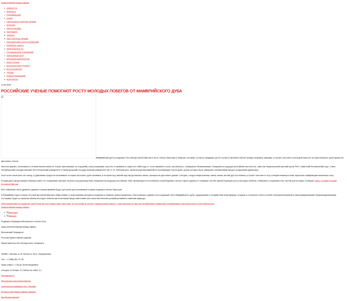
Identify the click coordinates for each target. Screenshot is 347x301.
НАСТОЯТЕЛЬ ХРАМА (17, 39)
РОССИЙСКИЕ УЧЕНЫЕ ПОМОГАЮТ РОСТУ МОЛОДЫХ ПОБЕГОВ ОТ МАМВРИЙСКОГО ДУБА (91, 91)
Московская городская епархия (16, 281)
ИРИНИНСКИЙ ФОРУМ (18, 59)
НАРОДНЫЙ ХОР (15, 55)
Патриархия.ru (7, 275)
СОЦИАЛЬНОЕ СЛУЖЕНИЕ (20, 52)
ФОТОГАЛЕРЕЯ (14, 69)
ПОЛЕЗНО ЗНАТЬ (15, 45)
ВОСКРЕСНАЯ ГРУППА (18, 66)
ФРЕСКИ (11, 25)
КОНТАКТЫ (12, 79)
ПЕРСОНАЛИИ (14, 28)
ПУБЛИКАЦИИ (14, 15)
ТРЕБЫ (10, 72)
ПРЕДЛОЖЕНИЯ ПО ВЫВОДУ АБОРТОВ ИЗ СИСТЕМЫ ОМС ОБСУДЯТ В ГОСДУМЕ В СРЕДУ (47, 204)
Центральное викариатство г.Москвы (18, 286)
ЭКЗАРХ (11, 35)
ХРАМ (9, 18)
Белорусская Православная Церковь (18, 292)
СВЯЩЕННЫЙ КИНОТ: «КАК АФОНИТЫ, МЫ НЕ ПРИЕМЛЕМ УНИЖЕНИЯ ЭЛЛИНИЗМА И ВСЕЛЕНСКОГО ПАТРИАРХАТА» (154, 204)
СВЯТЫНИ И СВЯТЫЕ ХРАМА (21, 22)
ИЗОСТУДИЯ (13, 62)
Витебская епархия (10, 297)
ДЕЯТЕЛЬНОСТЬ (15, 49)
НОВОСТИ (12, 8)
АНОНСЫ (11, 11)
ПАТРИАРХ (12, 32)
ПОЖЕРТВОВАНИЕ (16, 76)
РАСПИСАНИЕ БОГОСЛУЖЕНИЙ (23, 42)
